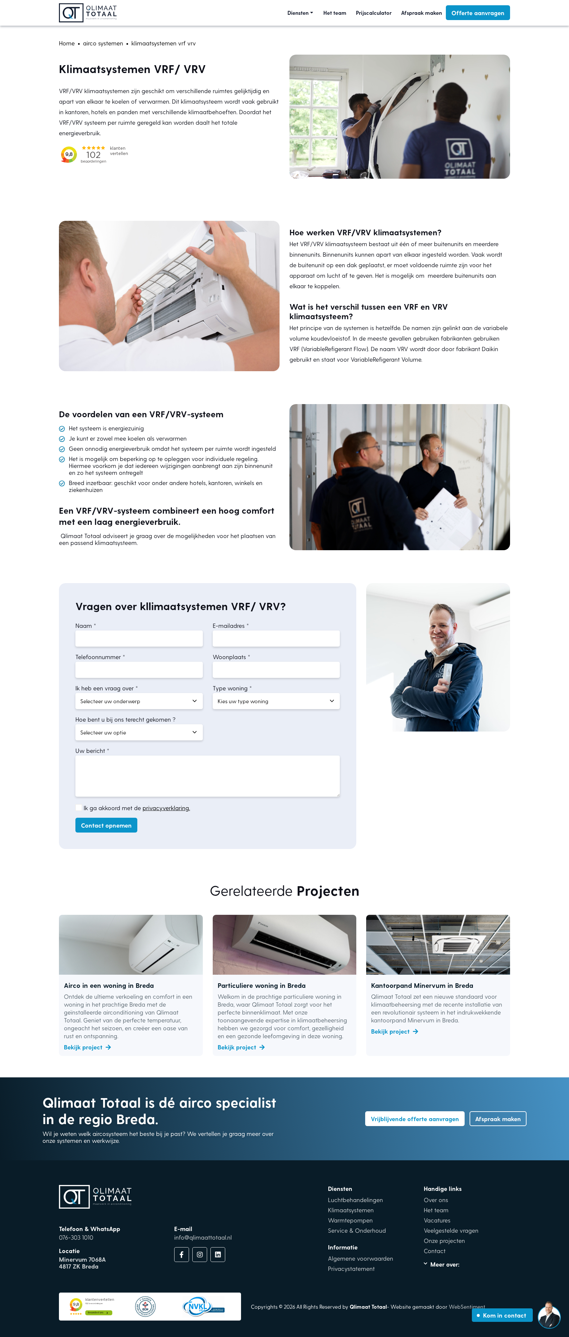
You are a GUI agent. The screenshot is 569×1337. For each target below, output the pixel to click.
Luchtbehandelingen (355, 1199)
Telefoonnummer (98, 656)
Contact (435, 1250)
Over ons (436, 1199)
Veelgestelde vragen (451, 1230)
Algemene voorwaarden (360, 1258)
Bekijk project (83, 1046)
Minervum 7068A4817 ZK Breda (82, 1263)
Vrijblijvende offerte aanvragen (415, 1118)
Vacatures (437, 1220)
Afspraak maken (421, 13)
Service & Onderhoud (357, 1230)
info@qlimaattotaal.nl (203, 1237)
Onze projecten (444, 1240)
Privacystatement (351, 1268)
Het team (334, 13)
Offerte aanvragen (477, 12)
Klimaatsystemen (351, 1209)
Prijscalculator (374, 13)
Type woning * (232, 687)
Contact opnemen (106, 825)
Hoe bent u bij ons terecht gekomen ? (125, 719)
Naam (83, 625)
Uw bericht (90, 750)
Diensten (298, 13)
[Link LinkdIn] (217, 1254)
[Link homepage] (88, 12)
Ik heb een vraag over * (106, 687)
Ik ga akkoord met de (137, 807)
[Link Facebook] (181, 1254)
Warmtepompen (350, 1220)
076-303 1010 (76, 1237)
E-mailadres (229, 625)
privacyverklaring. (166, 807)
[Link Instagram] (199, 1254)
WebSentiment (467, 1306)
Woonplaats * (231, 656)
